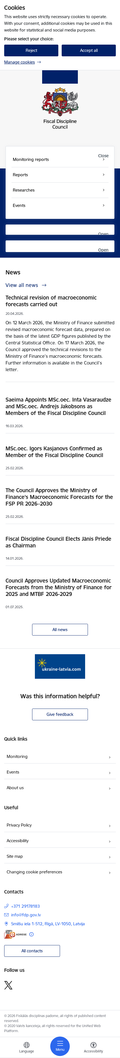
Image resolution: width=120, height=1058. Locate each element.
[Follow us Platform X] (8, 985)
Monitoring (17, 756)
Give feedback (60, 714)
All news (60, 629)
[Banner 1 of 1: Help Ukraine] (60, 666)
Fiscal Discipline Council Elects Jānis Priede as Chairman (58, 542)
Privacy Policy (19, 825)
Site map (15, 856)
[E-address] (15, 934)
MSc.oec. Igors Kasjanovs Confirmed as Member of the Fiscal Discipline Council (54, 451)
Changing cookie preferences (34, 872)
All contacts (32, 950)
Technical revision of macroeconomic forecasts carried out (51, 301)
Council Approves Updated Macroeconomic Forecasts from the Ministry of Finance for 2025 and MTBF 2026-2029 (59, 587)
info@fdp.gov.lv (26, 914)
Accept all (89, 50)
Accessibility (17, 840)
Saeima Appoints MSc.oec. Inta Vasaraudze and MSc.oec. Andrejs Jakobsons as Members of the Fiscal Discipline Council (58, 406)
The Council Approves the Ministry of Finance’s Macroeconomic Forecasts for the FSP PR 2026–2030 (59, 497)
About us (15, 787)
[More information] (31, 934)
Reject (31, 50)
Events (13, 772)
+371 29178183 (25, 906)
